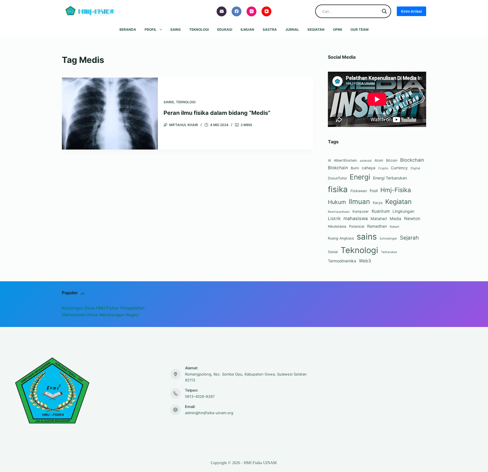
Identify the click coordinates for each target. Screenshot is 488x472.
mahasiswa (355, 218)
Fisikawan (358, 191)
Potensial (356, 226)
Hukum (337, 202)
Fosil (374, 190)
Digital (415, 168)
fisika (338, 189)
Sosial (333, 252)
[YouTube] (266, 11)
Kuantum (381, 211)
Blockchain (412, 160)
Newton (412, 218)
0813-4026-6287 (200, 396)
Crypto (383, 168)
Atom (378, 160)
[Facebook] (236, 11)
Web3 (365, 261)
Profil (150, 29)
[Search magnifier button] (384, 11)
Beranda (127, 29)
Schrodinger (388, 238)
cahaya (368, 167)
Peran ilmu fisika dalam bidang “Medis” (217, 112)
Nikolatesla (337, 226)
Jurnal (292, 29)
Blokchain (338, 167)
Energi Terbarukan (390, 177)
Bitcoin (391, 160)
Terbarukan (389, 252)
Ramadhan (377, 226)
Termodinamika (342, 260)
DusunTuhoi (337, 178)
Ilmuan (247, 29)
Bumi (355, 168)
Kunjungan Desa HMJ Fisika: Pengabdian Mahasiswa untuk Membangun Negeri (103, 311)
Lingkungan (403, 211)
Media (395, 218)
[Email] (221, 11)
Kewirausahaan (339, 212)
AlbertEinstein (345, 160)
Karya (377, 203)
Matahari (379, 218)
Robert (394, 227)
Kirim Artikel (411, 11)
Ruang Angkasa (341, 238)
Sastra (270, 29)
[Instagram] (251, 11)
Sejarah (409, 237)
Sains (175, 29)
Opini (337, 29)
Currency (399, 167)
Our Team (359, 29)
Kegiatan (316, 29)
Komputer (360, 211)
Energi (360, 177)
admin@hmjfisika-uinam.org (209, 412)
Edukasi (224, 29)
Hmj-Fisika (395, 190)
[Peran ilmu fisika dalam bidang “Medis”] (110, 114)
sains (367, 237)
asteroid (366, 161)
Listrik (334, 218)
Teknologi (199, 29)
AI (329, 160)
